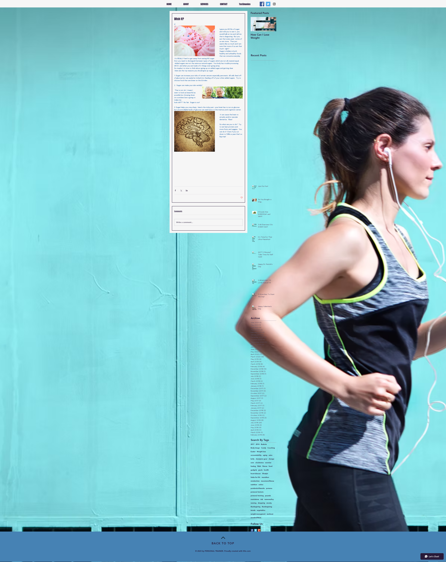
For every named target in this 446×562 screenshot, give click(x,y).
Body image (255, 448)
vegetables (261, 510)
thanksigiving (267, 507)
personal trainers (257, 492)
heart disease (256, 473)
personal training (257, 496)
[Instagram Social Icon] (274, 4)
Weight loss (261, 452)
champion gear (261, 459)
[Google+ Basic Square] (259, 530)
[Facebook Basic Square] (252, 530)
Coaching (271, 448)
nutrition (254, 485)
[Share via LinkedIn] (187, 190)
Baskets (264, 444)
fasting (253, 466)
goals (260, 470)
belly (252, 459)
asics (270, 455)
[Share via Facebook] (175, 190)
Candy (263, 448)
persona (269, 488)
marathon (265, 477)
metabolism (255, 481)
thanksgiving (255, 507)
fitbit (259, 466)
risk (261, 499)
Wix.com (247, 551)
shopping (261, 503)
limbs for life (255, 477)
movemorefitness (267, 481)
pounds (268, 496)
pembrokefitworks (258, 488)
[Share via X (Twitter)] (181, 190)
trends (253, 510)
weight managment (258, 514)
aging (265, 455)
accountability (256, 455)
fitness (264, 466)
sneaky (269, 503)
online (261, 485)
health (266, 470)
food (270, 466)
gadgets (254, 470)
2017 (252, 444)
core (252, 463)
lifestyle (265, 473)
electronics (259, 463)
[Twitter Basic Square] (255, 530)
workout (270, 514)
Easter (253, 452)
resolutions (255, 499)
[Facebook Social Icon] (262, 4)
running (253, 503)
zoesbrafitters (256, 518)
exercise (268, 463)
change (271, 459)
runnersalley (269, 499)
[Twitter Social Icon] (268, 4)
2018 (257, 444)
